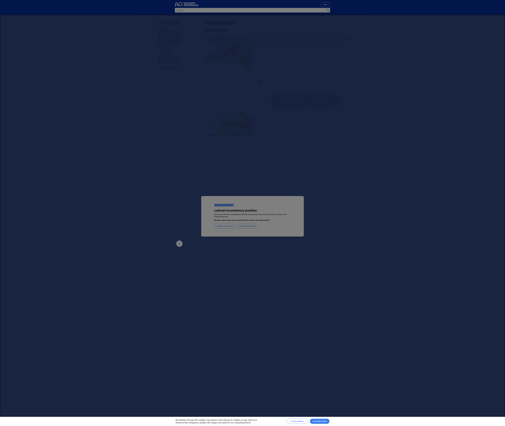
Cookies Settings (297, 421)
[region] (252, 421)
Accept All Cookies (320, 421)
